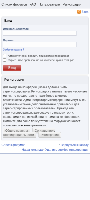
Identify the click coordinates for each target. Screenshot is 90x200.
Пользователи (49, 4)
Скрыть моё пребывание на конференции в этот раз (40, 60)
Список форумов (14, 4)
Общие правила (16, 130)
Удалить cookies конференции (66, 150)
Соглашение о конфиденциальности (29, 133)
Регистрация (71, 4)
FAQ (33, 4)
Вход (85, 12)
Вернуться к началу (74, 145)
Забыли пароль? (13, 49)
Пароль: (8, 40)
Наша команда (32, 150)
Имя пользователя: (16, 28)
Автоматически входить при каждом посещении (38, 55)
